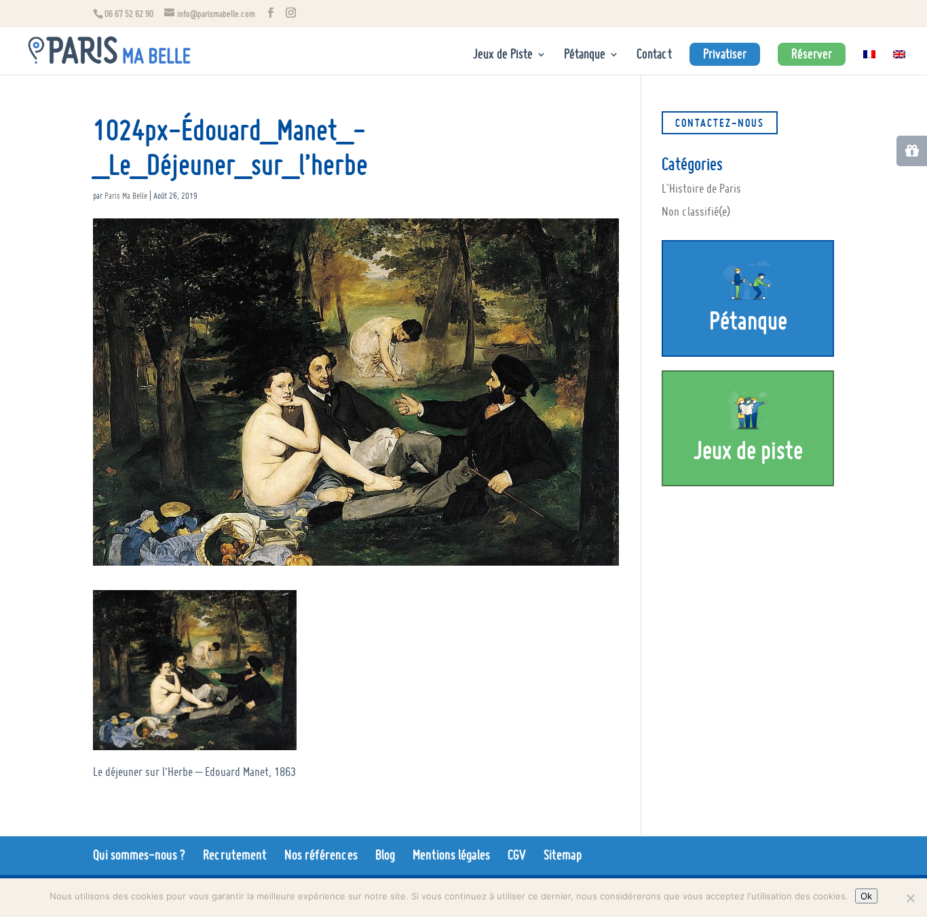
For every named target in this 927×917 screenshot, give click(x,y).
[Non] (910, 898)
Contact (654, 56)
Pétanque (584, 56)
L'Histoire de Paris (701, 188)
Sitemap (563, 854)
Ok (866, 896)
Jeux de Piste (503, 56)
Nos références (321, 854)
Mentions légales (451, 854)
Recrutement (235, 854)
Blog (385, 854)
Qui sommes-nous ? (139, 854)
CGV (517, 854)
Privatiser (724, 54)
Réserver (811, 54)
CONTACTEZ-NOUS (719, 123)
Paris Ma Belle (126, 196)
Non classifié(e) (696, 211)
